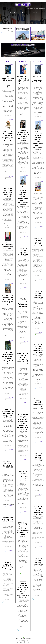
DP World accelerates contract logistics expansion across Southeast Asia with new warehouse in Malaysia (23, 195)
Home (28, 8)
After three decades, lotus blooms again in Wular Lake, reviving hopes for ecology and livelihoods (7, 358)
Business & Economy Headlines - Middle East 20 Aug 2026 (23, 475)
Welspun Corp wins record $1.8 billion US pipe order (8, 520)
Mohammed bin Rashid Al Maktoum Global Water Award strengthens (22, 28)
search (4, 8)
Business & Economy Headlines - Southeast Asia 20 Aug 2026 (38, 242)
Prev (0, 32)
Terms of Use (37, 638)
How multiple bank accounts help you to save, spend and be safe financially (8, 136)
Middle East (32, 8)
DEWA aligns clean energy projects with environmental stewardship (23, 303)
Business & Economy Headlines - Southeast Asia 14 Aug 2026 (38, 457)
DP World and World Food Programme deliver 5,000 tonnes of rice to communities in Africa (23, 528)
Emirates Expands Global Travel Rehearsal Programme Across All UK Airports (23, 135)
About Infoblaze (9, 638)
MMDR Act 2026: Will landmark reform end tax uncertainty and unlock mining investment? (8, 300)
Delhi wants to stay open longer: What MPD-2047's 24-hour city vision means (8, 466)
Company (3, 638)
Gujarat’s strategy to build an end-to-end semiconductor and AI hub (8, 413)
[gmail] (5, 115)
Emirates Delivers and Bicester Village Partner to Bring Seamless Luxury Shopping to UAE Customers (23, 590)
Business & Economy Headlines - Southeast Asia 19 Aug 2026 (38, 295)
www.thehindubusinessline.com (8, 175)
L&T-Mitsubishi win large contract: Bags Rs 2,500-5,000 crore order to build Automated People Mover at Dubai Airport (22, 421)
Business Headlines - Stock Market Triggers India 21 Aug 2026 (8, 566)
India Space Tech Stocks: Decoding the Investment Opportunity (8, 192)
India (37, 8)
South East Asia (42, 8)
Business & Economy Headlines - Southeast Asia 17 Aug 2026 (38, 402)
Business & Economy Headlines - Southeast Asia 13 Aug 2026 (38, 510)
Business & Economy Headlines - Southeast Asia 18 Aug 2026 (38, 348)
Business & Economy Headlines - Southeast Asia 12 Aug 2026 (38, 562)
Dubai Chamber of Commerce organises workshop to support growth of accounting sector (22, 359)
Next (14, 32)
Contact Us (42, 638)
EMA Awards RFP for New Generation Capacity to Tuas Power (38, 28)
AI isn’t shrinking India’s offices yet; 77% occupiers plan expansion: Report (7, 28)
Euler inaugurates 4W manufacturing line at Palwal (7, 245)
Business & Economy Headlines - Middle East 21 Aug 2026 (23, 252)
